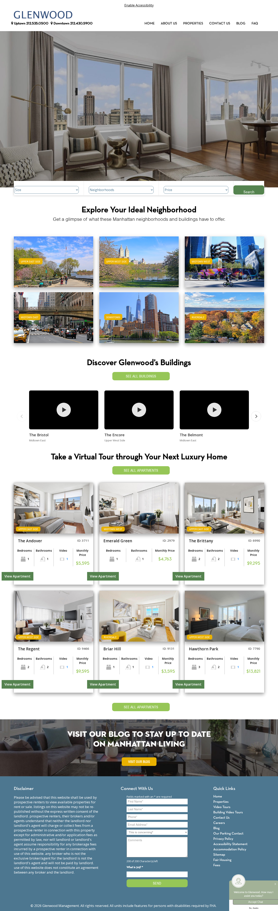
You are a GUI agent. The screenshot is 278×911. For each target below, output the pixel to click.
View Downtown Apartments (139, 320)
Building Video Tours (228, 812)
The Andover (30, 541)
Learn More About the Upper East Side (53, 260)
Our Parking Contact (228, 833)
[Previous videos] (22, 416)
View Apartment (17, 576)
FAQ (255, 23)
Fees (216, 865)
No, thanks (253, 908)
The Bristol (39, 434)
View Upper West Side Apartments (139, 265)
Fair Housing (222, 860)
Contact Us (219, 23)
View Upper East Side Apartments (54, 265)
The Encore (114, 434)
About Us (169, 23)
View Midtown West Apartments (224, 265)
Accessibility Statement (230, 844)
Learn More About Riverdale (224, 316)
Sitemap (219, 854)
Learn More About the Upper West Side (139, 260)
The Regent (29, 649)
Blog (240, 23)
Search (248, 191)
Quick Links (224, 789)
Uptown (30, 23)
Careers (219, 823)
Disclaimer (24, 789)
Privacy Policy (223, 838)
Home (149, 23)
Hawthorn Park (203, 649)
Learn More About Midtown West (224, 260)
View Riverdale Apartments (224, 320)
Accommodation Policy (229, 849)
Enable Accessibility (139, 5)
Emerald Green (117, 541)
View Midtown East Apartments (53, 320)
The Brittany (201, 541)
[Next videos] (256, 416)
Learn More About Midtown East (54, 316)
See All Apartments (141, 470)
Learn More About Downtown (139, 316)
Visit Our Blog (139, 762)
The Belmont (191, 434)
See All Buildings (141, 376)
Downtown (73, 23)
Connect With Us (137, 789)
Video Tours (221, 807)
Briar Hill (112, 649)
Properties (193, 23)
